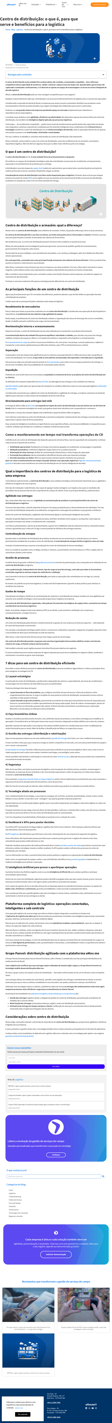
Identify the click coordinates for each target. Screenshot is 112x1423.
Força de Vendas (15, 1203)
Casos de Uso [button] (64, 4)
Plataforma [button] (50, 4)
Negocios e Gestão (16, 1216)
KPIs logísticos (13, 834)
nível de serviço (64, 756)
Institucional (13, 1210)
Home (7, 29)
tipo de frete (43, 381)
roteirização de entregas (16, 749)
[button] (103, 75)
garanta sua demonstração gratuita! (19, 1036)
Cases (11, 1190)
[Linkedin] (86, 1408)
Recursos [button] (77, 4)
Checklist (12, 1206)
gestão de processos (46, 562)
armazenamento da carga (17, 342)
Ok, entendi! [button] (23, 1414)
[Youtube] (92, 1408)
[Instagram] (96, 1408)
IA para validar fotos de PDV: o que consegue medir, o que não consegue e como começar (83, 1328)
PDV (30, 178)
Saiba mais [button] (19, 1408)
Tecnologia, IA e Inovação (18, 1213)
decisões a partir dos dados (71, 845)
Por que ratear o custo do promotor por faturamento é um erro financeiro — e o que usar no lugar (28, 1328)
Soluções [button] (35, 4)
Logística (19, 29)
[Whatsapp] (89, 1408)
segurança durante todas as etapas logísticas (36, 779)
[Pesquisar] (103, 1176)
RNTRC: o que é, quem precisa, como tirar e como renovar (28, 1373)
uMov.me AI (22, 4)
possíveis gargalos (78, 859)
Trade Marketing (15, 1196)
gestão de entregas (59, 738)
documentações (53, 362)
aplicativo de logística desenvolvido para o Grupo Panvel (53, 993)
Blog (13, 29)
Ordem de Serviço (15, 1200)
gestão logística (13, 386)
